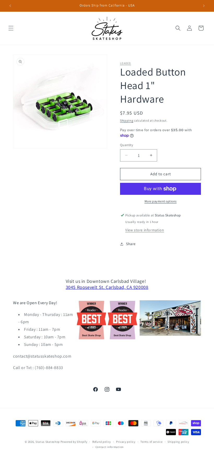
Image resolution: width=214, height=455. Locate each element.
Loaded (125, 63)
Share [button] (131, 243)
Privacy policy (125, 442)
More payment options (161, 201)
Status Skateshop (47, 442)
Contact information (110, 447)
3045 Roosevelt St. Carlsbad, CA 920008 (107, 287)
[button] (11, 28)
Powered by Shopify (74, 442)
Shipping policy (178, 442)
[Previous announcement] (10, 5)
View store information (144, 230)
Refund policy (101, 442)
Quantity (126, 145)
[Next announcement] (204, 5)
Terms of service (151, 442)
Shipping (126, 120)
